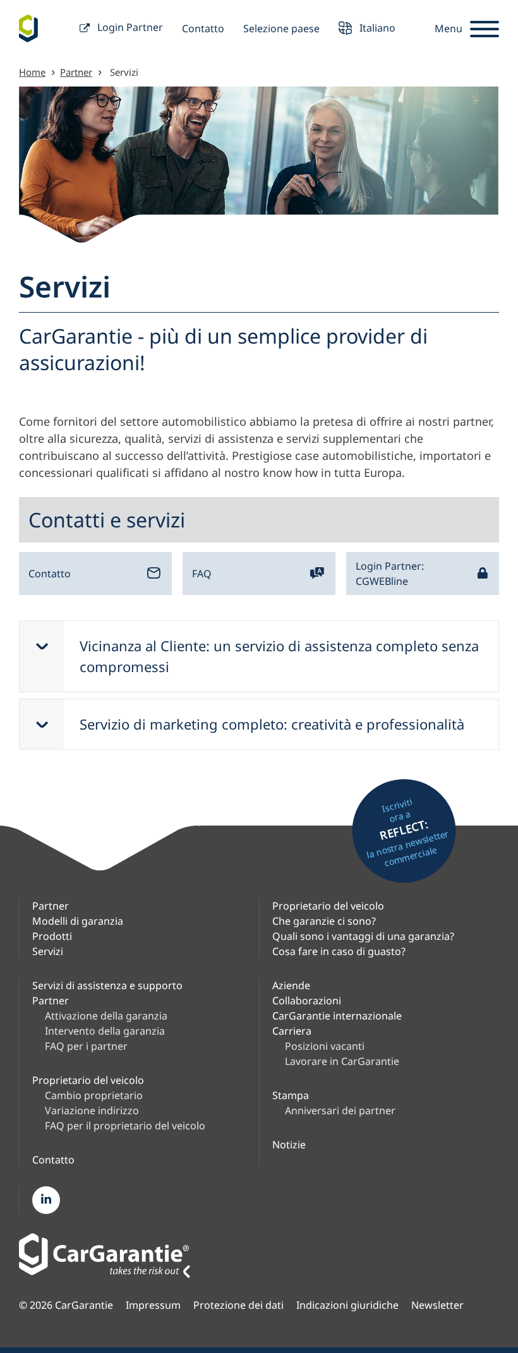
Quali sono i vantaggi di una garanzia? (363, 936)
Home (32, 72)
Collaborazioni (306, 1000)
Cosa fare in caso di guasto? (339, 951)
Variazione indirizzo (92, 1110)
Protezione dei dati (238, 1305)
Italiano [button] (376, 27)
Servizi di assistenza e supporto (107, 985)
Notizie (289, 1145)
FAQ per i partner (86, 1046)
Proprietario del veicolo (328, 906)
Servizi (47, 951)
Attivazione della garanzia (106, 1016)
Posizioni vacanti (324, 1046)
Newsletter (437, 1305)
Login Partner (129, 27)
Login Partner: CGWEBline (390, 573)
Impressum (153, 1305)
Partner (76, 72)
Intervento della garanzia (105, 1031)
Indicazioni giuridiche (347, 1305)
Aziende (291, 985)
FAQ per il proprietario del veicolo (125, 1126)
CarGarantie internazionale (337, 1016)
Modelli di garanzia (77, 921)
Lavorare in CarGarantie (342, 1061)
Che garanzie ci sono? (324, 921)
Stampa (290, 1095)
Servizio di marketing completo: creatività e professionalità (272, 723)
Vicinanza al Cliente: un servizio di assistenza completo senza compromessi (279, 656)
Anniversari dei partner (340, 1110)
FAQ (202, 573)
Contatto (203, 28)
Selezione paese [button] (281, 28)
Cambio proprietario (94, 1095)
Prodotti (52, 936)
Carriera (291, 1031)
